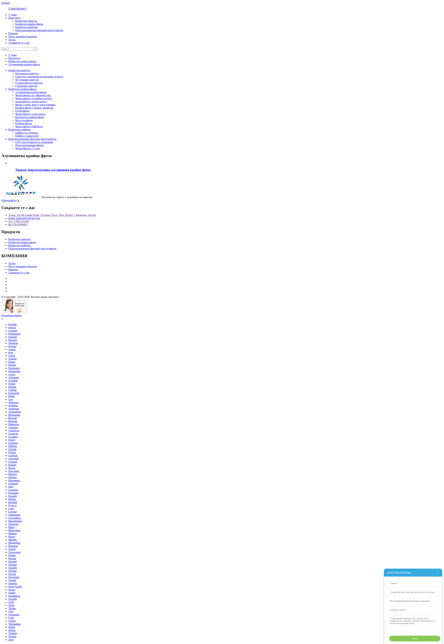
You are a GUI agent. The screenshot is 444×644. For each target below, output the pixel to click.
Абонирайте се (10, 200)
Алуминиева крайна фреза (24, 64)
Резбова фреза (23, 123)
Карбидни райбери (26, 27)
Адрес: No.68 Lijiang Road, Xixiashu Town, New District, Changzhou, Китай (52, 215)
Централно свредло (26, 73)
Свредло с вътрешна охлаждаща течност (39, 76)
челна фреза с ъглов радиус (31, 101)
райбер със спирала (26, 132)
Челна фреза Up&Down (29, 126)
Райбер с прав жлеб (26, 135)
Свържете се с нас (19, 42)
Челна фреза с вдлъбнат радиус (33, 98)
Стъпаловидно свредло (29, 82)
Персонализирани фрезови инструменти (39, 30)
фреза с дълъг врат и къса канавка (35, 104)
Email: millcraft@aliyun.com (24, 218)
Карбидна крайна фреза (29, 24)
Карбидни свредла (26, 20)
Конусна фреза (24, 120)
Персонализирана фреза (29, 145)
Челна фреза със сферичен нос (33, 95)
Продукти (14, 17)
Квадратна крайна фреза (29, 117)
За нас (12, 39)
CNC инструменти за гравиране (34, 142)
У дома (12, 14)
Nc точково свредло (27, 79)
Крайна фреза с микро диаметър (34, 107)
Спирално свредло (26, 85)
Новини (13, 33)
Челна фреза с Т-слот (27, 148)
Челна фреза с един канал (30, 114)
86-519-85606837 (18, 224)
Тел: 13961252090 (18, 221)
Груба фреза (22, 110)
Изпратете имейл (11, 315)
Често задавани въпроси (22, 36)
